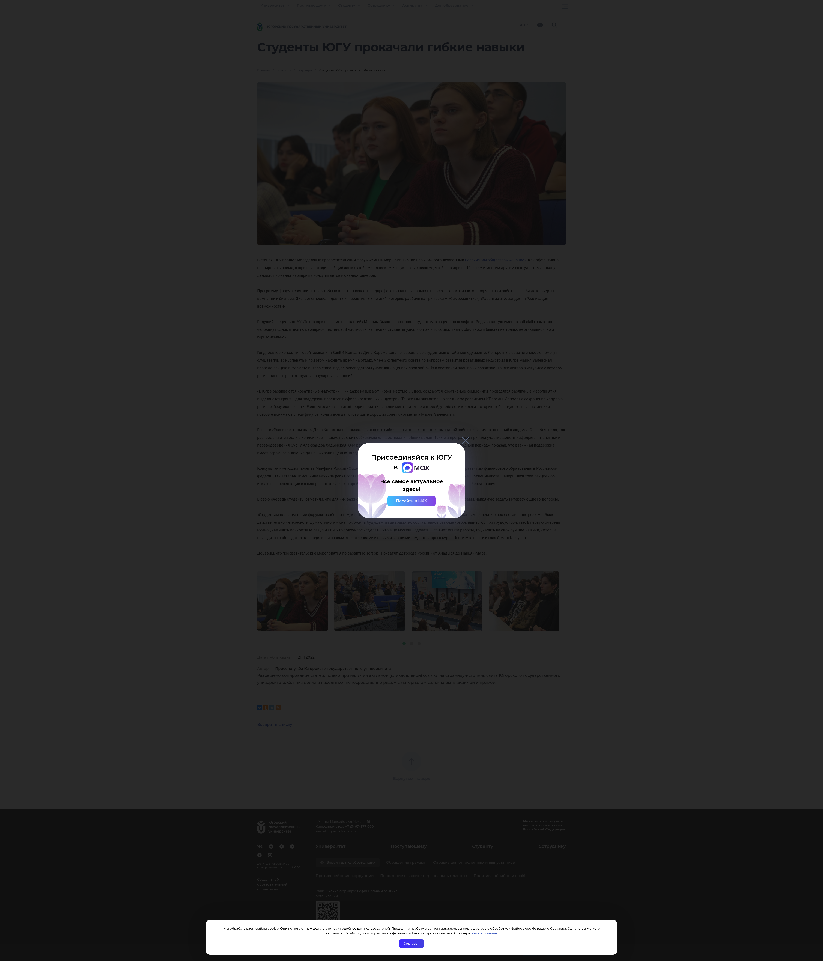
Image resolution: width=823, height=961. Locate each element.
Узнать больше (484, 933)
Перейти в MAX (411, 501)
